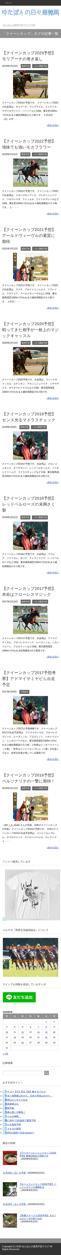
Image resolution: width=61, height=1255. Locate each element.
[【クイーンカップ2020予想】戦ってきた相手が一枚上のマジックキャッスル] (30, 373)
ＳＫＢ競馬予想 (13, 1124)
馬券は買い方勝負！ (15, 1112)
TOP (21, 25)
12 (22, 1032)
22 (46, 1037)
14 (38, 1032)
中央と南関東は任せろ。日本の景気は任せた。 (29, 1096)
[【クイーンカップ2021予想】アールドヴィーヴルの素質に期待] (30, 279)
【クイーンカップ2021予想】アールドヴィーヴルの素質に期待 (29, 235)
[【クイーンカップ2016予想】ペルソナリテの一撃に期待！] (30, 818)
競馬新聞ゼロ (12, 1104)
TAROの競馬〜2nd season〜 (19, 1133)
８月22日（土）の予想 (14, 1204)
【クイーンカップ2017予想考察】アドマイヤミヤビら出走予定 (29, 679)
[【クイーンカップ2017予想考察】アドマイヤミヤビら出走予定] (30, 722)
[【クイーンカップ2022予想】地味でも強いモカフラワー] (30, 184)
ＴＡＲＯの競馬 (13, 1128)
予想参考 (24, 692)
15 (46, 1032)
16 (54, 1032)
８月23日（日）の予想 (14, 1173)
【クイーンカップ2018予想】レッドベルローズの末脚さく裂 (29, 504)
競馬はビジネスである (16, 1100)
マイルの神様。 (13, 1116)
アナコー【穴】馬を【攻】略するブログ (25, 1091)
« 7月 (5, 1054)
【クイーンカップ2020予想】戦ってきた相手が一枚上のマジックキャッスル (30, 330)
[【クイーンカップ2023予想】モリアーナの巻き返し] (30, 96)
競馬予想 (26, 66)
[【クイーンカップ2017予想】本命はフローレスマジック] (30, 632)
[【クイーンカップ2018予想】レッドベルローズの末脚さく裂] (30, 548)
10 (7, 1032)
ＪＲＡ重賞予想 (40, 66)
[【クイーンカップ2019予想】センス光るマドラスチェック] (30, 457)
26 (22, 1042)
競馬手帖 (9, 1108)
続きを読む (53, 125)
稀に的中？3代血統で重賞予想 (20, 1120)
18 (15, 1037)
